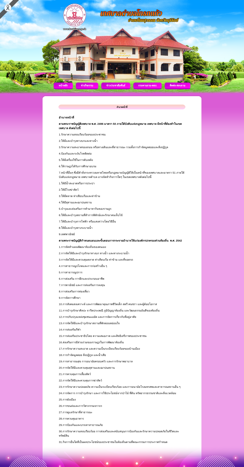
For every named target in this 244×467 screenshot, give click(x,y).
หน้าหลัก (63, 85)
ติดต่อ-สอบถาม (177, 85)
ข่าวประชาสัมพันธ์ (115, 85)
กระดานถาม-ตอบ (147, 85)
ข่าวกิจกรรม (87, 85)
